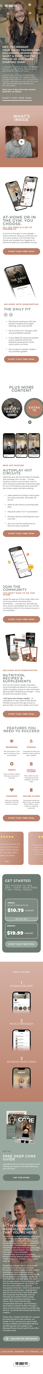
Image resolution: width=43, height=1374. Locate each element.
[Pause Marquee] (30, 422)
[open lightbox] (21, 142)
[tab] (21, 910)
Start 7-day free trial (21, 251)
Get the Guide (22, 1178)
